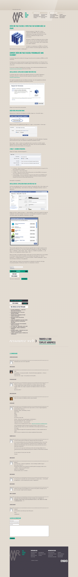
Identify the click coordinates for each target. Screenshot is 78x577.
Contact (36, 560)
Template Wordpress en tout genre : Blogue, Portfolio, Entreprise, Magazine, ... (19, 321)
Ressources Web (44, 14)
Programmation (36, 15)
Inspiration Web (36, 14)
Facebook (64, 561)
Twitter (66, 561)
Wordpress (43, 15)
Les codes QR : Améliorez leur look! (19, 326)
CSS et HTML (43, 17)
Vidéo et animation (62, 15)
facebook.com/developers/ (15, 77)
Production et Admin (37, 16)
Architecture (52, 16)
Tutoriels (35, 17)
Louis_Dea (11, 393)
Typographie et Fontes (54, 15)
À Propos (32, 560)
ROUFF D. (11, 493)
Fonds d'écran (61, 17)
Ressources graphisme (54, 17)
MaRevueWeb (27, 15)
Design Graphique (53, 14)
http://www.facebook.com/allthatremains (39, 423)
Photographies (62, 16)
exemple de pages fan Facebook (16, 68)
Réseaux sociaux (44, 16)
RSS (62, 561)
